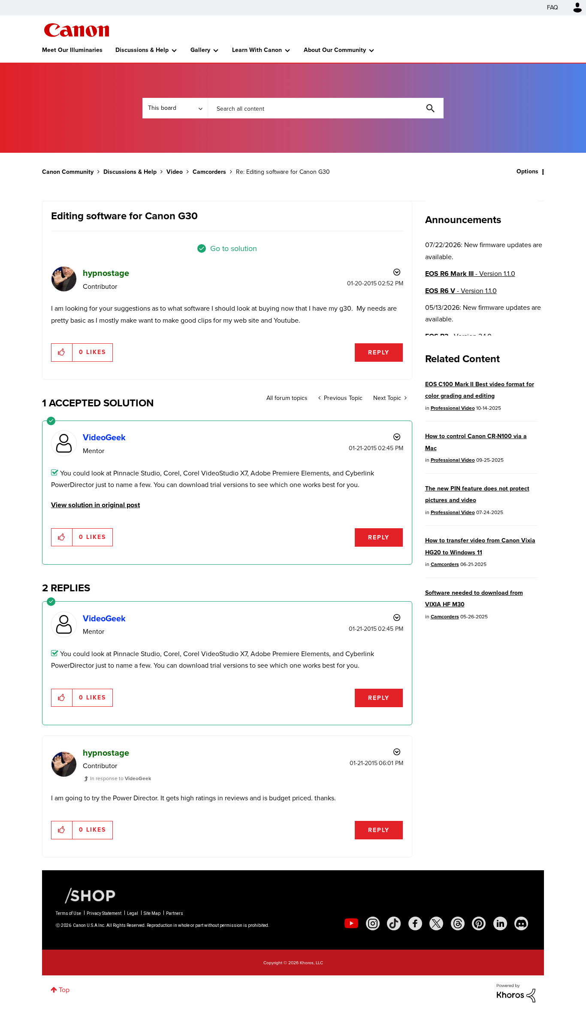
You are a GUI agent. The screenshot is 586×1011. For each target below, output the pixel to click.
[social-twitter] (436, 923)
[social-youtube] (351, 923)
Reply (379, 352)
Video (174, 171)
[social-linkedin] (500, 923)
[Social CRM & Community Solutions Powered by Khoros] (516, 992)
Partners (174, 913)
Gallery (200, 49)
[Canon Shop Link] (86, 895)
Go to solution (233, 248)
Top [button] (64, 990)
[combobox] (326, 108)
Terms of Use (68, 913)
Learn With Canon (257, 49)
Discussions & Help (142, 49)
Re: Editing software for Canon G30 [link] (283, 171)
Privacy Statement (104, 913)
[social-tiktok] (394, 923)
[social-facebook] (415, 923)
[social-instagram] (373, 923)
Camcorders (209, 171)
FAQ (552, 7)
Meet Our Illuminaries (72, 49)
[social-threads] (458, 923)
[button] (61, 352)
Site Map (152, 913)
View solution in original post (95, 505)
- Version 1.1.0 (470, 273)
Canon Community (76, 30)
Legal (132, 913)
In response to (120, 778)
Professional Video (453, 408)
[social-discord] (521, 923)
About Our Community (335, 49)
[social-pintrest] (479, 923)
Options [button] (527, 171)
